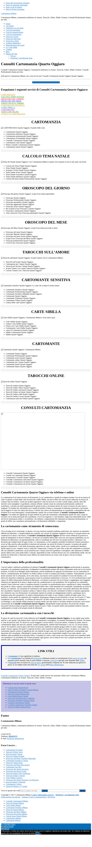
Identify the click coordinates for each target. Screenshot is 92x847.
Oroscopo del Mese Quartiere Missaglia (21, 758)
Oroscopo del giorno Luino (16, 771)
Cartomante (13, 656)
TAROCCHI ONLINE (10, 112)
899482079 (13, 736)
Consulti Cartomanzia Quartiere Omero (22, 705)
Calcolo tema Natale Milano (16, 816)
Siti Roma (51, 797)
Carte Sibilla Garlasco (14, 778)
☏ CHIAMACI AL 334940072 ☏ (46, 82)
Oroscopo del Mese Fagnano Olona (21, 701)
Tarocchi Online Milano (15, 803)
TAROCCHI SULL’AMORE (12, 103)
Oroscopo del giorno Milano (16, 814)
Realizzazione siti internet (10, 797)
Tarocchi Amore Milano (15, 810)
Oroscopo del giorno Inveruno (17, 769)
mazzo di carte (77, 658)
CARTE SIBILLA (8, 108)
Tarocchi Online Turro (14, 752)
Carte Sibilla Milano (13, 805)
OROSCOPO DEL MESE (11, 101)
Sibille (82, 660)
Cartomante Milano (13, 820)
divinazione (37, 658)
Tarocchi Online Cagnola (15, 776)
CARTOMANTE (7, 110)
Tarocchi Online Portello (15, 756)
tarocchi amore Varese (14, 754)
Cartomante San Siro (13, 767)
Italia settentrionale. (56, 665)
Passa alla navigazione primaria (17, 3)
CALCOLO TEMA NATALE (12, 97)
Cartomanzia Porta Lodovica (18, 692)
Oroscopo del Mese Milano (16, 812)
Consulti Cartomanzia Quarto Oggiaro (15, 676)
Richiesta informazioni (15, 738)
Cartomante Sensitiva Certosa (17, 761)
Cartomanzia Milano (8, 13)
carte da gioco (35, 663)
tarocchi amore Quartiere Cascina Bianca (23, 690)
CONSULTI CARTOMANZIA (13, 114)
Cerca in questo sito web (10, 791)
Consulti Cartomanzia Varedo (19, 703)
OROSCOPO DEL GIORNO (12, 99)
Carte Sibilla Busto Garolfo (18, 696)
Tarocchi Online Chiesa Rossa (19, 707)
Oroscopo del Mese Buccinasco (18, 765)
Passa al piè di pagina (14, 7)
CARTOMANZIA (8, 95)
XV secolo (41, 665)
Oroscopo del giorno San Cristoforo (21, 698)
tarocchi (54, 660)
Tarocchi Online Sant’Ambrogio (18, 773)
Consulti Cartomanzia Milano (17, 801)
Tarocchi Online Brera (14, 763)
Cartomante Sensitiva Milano (17, 808)
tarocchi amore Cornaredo (15, 782)
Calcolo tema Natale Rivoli (18, 688)
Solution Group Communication (34, 797)
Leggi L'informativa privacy (42, 795)
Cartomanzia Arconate (14, 750)
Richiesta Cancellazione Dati (67, 795)
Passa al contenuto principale (17, 5)
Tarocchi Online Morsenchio (18, 694)
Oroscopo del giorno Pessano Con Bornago (22, 780)
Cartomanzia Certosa (14, 784)
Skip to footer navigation (15, 9)
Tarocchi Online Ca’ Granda (16, 786)
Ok (38, 833)
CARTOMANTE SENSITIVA (13, 105)
